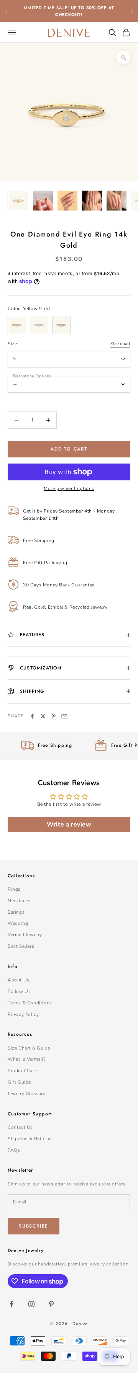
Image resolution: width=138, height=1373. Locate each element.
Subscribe (33, 1226)
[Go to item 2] (43, 200)
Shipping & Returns (30, 1139)
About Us (19, 980)
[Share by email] (64, 716)
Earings (16, 912)
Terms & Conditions (30, 1003)
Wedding (18, 923)
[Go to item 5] (116, 200)
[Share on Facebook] (32, 716)
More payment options (69, 488)
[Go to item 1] (18, 200)
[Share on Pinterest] (54, 716)
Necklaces (19, 901)
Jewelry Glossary (27, 1094)
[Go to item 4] (92, 200)
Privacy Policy (23, 1014)
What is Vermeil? (27, 1059)
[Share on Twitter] (43, 716)
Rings (14, 889)
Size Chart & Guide (29, 1048)
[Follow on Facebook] (11, 1304)
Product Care (22, 1071)
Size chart (120, 344)
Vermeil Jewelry (25, 935)
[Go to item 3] (67, 200)
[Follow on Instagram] (31, 1304)
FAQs (14, 1150)
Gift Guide (19, 1082)
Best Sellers (21, 946)
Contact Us (20, 1127)
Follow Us (19, 991)
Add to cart (69, 449)
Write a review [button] (69, 824)
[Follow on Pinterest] (51, 1304)
